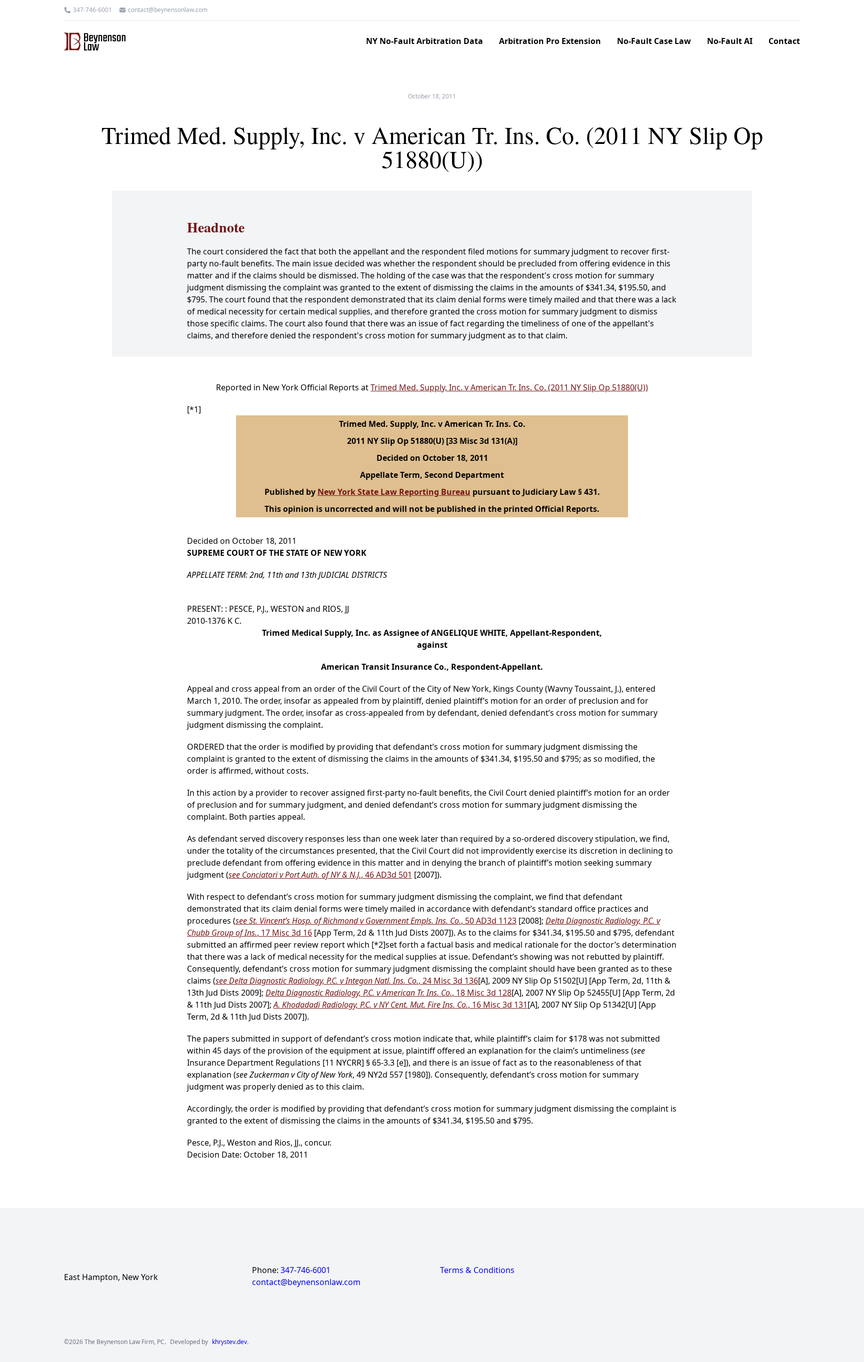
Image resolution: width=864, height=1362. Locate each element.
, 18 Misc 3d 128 (389, 992)
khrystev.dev (229, 1342)
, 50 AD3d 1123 (376, 920)
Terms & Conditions (477, 1270)
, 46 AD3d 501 (320, 874)
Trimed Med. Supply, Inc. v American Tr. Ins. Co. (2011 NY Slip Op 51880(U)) (509, 387)
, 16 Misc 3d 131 (401, 1004)
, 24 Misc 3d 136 (347, 980)
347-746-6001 (92, 10)
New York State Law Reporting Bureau (394, 491)
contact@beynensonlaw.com (168, 10)
